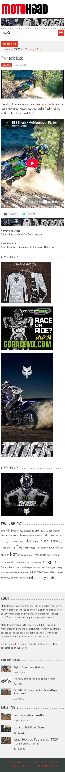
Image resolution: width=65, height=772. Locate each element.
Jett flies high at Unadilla (29, 715)
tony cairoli (26, 577)
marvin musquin (26, 554)
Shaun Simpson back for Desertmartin (21, 234)
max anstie (40, 554)
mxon (13, 567)
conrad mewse (21, 535)
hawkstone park (19, 541)
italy (60, 542)
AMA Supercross (14, 530)
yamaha (49, 577)
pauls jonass (34, 567)
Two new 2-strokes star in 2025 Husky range (34, 678)
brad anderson (7, 535)
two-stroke (39, 577)
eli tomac (50, 535)
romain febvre (45, 567)
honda (31, 541)
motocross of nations (24, 562)
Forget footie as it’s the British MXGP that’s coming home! (36, 741)
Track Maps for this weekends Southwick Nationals (27, 247)
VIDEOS (18, 49)
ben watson (54, 530)
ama (3, 530)
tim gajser (58, 572)
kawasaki (52, 547)
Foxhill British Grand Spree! (30, 727)
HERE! (17, 643)
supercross (37, 571)
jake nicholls (6, 547)
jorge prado (41, 547)
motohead (37, 562)
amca (26, 530)
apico (31, 530)
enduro (59, 535)
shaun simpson (21, 572)
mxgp (46, 561)
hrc (38, 541)
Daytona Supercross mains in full (29, 667)
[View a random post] (5, 33)
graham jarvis (6, 542)
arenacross (41, 530)
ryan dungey (56, 567)
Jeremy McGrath (44, 104)
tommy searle (9, 578)
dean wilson (38, 535)
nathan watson (23, 567)
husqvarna (49, 540)
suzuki (48, 572)
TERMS (24, 647)
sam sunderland (7, 572)
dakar (30, 535)
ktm (14, 554)
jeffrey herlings (24, 547)
